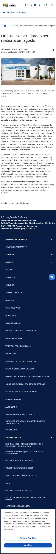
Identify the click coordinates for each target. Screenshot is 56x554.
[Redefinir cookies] (35, 5)
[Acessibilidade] (31, 5)
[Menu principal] (4, 12)
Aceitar (28, 545)
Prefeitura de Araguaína (17, 12)
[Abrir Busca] (52, 5)
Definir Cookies (28, 538)
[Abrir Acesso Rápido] (39, 5)
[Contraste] (26, 5)
